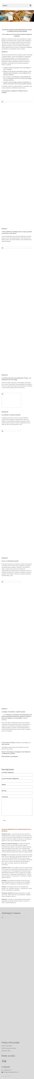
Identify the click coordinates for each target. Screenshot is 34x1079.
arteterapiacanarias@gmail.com (10, 1072)
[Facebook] (3, 1061)
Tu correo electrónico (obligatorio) (10, 778)
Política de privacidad (7, 1045)
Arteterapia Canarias (17, 1)
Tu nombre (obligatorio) (8, 772)
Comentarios (5, 796)
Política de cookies (6, 1050)
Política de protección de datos (9, 1048)
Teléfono (4, 784)
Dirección (4, 790)
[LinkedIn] (5, 1061)
